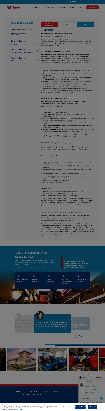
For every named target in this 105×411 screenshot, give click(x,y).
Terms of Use (19, 409)
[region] (52, 407)
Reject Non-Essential (80, 406)
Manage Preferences (68, 406)
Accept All (92, 406)
